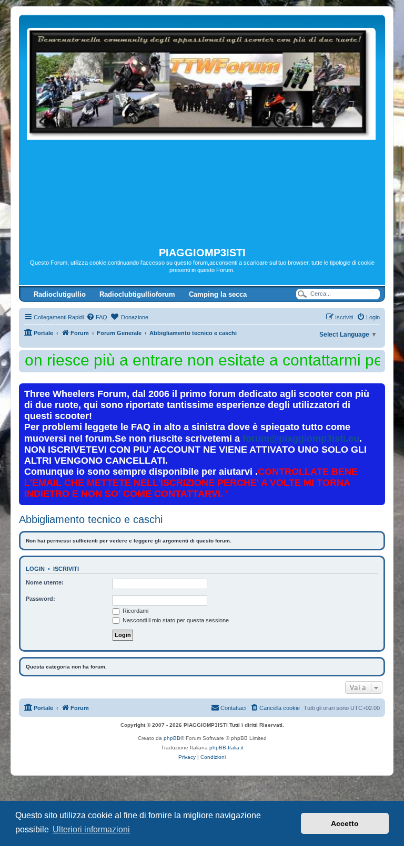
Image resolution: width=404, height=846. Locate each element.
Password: (40, 599)
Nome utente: (45, 582)
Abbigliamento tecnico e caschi (91, 519)
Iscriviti (66, 569)
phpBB (172, 738)
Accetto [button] (345, 823)
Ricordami (134, 611)
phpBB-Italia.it (226, 747)
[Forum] (202, 131)
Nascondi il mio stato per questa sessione (175, 620)
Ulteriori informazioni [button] (91, 829)
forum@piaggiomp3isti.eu (301, 438)
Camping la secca (218, 294)
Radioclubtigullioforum (137, 294)
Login (35, 569)
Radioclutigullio (60, 294)
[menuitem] (96, 317)
